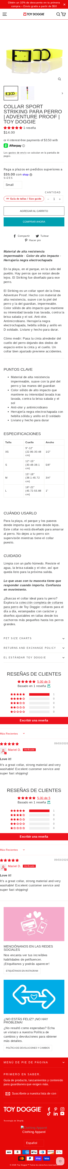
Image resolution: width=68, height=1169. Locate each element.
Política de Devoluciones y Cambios (28, 1048)
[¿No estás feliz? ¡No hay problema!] (34, 997)
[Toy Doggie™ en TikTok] (49, 1113)
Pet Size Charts (18, 638)
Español (31, 1143)
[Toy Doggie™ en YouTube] (62, 1113)
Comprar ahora (34, 221)
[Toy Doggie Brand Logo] (34, 14)
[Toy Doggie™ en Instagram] (62, 1109)
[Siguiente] (62, 93)
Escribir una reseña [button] (34, 720)
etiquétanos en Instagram (22, 971)
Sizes (8, 178)
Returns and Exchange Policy (30, 648)
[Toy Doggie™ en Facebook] (49, 1109)
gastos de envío (17, 152)
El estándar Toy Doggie (25, 657)
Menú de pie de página (26, 1062)
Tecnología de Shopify (13, 1121)
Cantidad (53, 192)
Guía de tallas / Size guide (25, 198)
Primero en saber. (22, 1074)
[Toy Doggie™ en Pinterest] (56, 1109)
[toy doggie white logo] (23, 1111)
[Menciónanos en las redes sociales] (34, 924)
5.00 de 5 (43, 681)
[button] (13, 128)
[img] (9, 744)
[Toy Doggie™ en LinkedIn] (56, 1113)
